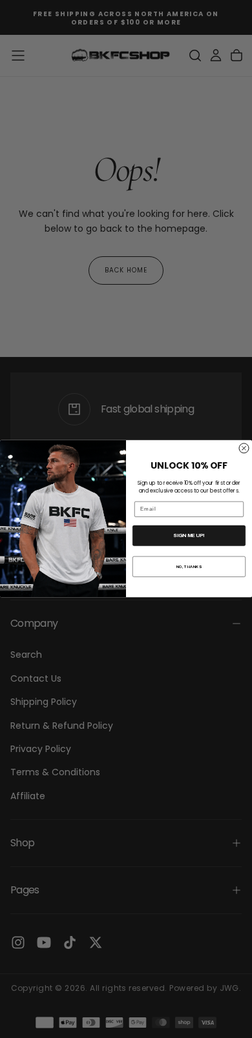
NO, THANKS (189, 566)
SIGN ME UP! (189, 535)
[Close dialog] (244, 448)
